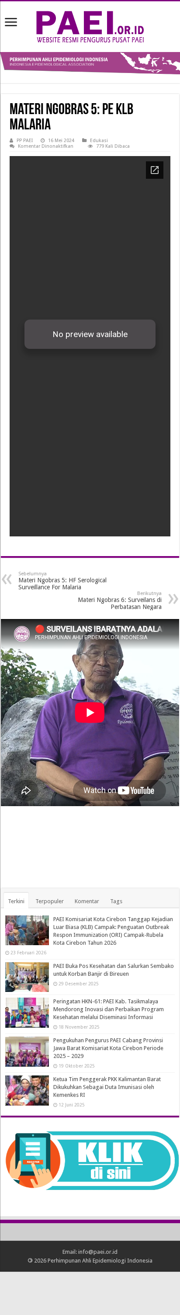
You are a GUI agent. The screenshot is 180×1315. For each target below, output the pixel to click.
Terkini (16, 901)
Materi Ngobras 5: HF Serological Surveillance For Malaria (62, 581)
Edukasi (99, 140)
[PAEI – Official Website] (90, 24)
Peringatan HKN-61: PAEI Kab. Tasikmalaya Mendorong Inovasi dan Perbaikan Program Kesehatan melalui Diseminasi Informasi (108, 1009)
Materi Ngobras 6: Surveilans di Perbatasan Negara (120, 600)
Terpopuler (49, 901)
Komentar (87, 901)
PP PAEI (25, 140)
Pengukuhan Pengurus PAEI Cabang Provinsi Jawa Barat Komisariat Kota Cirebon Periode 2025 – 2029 (108, 1048)
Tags (116, 901)
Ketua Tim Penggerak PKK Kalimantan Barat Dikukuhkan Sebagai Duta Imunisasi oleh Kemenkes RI (107, 1087)
